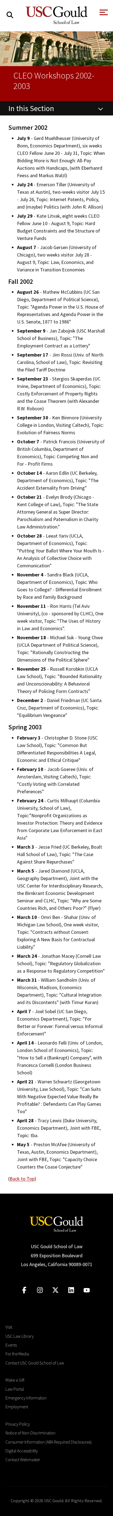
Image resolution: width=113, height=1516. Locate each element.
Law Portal (14, 1389)
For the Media (17, 1353)
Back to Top (22, 1178)
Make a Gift (14, 1380)
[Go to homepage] (56, 1223)
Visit (8, 1327)
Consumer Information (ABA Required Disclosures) (48, 1442)
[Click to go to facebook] (24, 1290)
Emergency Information (26, 1398)
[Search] (10, 15)
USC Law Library (19, 1336)
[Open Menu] (103, 14)
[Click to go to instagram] (40, 1290)
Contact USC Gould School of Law (34, 1363)
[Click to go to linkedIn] (71, 1290)
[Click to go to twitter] (55, 1290)
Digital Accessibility (21, 1450)
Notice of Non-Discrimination (30, 1433)
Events (11, 1345)
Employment (16, 1406)
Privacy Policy (17, 1424)
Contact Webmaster (22, 1459)
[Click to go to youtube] (87, 1290)
